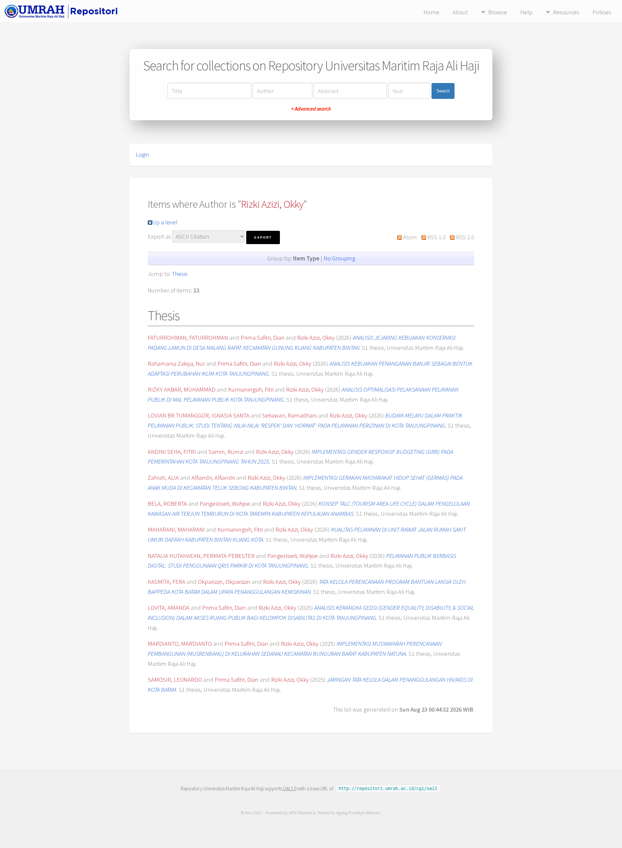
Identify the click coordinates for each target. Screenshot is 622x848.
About (460, 12)
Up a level (165, 222)
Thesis (180, 273)
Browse (497, 12)
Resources (566, 12)
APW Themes (300, 813)
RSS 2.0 (465, 237)
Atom (410, 237)
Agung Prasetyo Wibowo (358, 813)
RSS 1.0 (436, 237)
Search (443, 90)
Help (526, 12)
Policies (602, 12)
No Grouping (339, 258)
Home (431, 12)
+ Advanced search (311, 108)
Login (142, 154)
